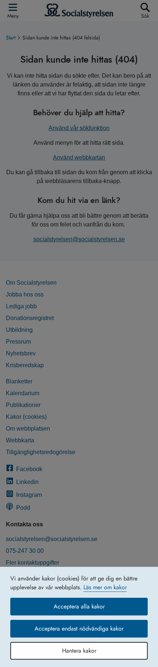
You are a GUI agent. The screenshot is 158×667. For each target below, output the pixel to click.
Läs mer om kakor (105, 587)
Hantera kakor (79, 650)
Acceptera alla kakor (79, 606)
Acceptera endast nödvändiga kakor (79, 628)
